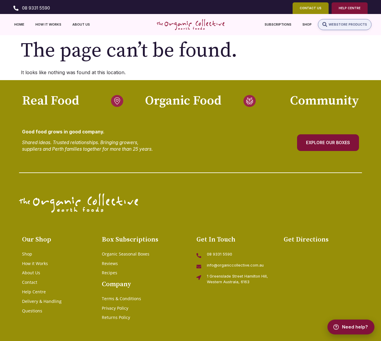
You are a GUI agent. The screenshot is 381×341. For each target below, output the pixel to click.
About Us (31, 272)
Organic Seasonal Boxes (125, 254)
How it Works (35, 263)
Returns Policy (116, 317)
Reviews (110, 263)
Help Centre (34, 292)
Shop (27, 254)
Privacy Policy (115, 308)
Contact (29, 282)
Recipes (109, 272)
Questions (32, 311)
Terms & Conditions (121, 298)
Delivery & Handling (42, 301)
